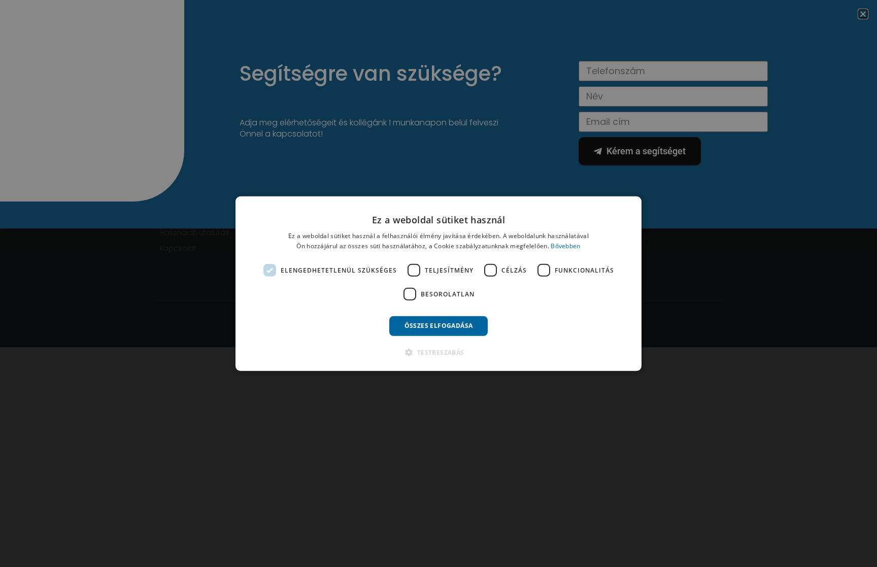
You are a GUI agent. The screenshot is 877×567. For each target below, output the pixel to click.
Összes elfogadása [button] (438, 325)
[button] (438, 352)
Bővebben (565, 246)
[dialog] (438, 283)
